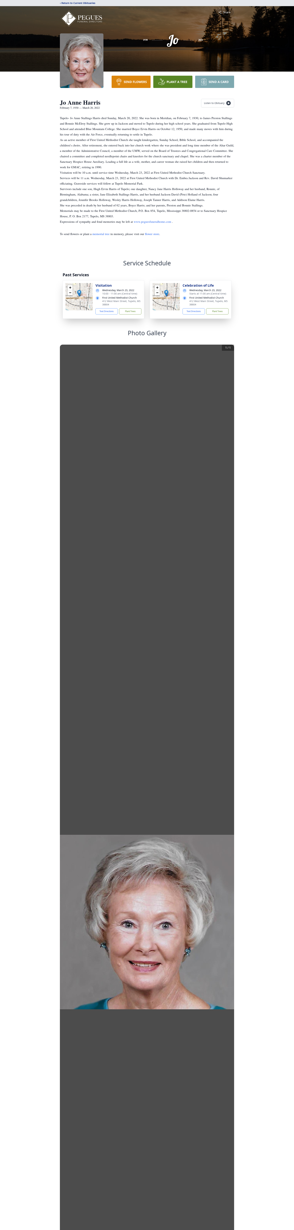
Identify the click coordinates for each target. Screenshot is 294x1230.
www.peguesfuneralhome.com (153, 222)
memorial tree (101, 234)
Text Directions (107, 311)
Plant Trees (130, 311)
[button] (79, 293)
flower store (152, 234)
